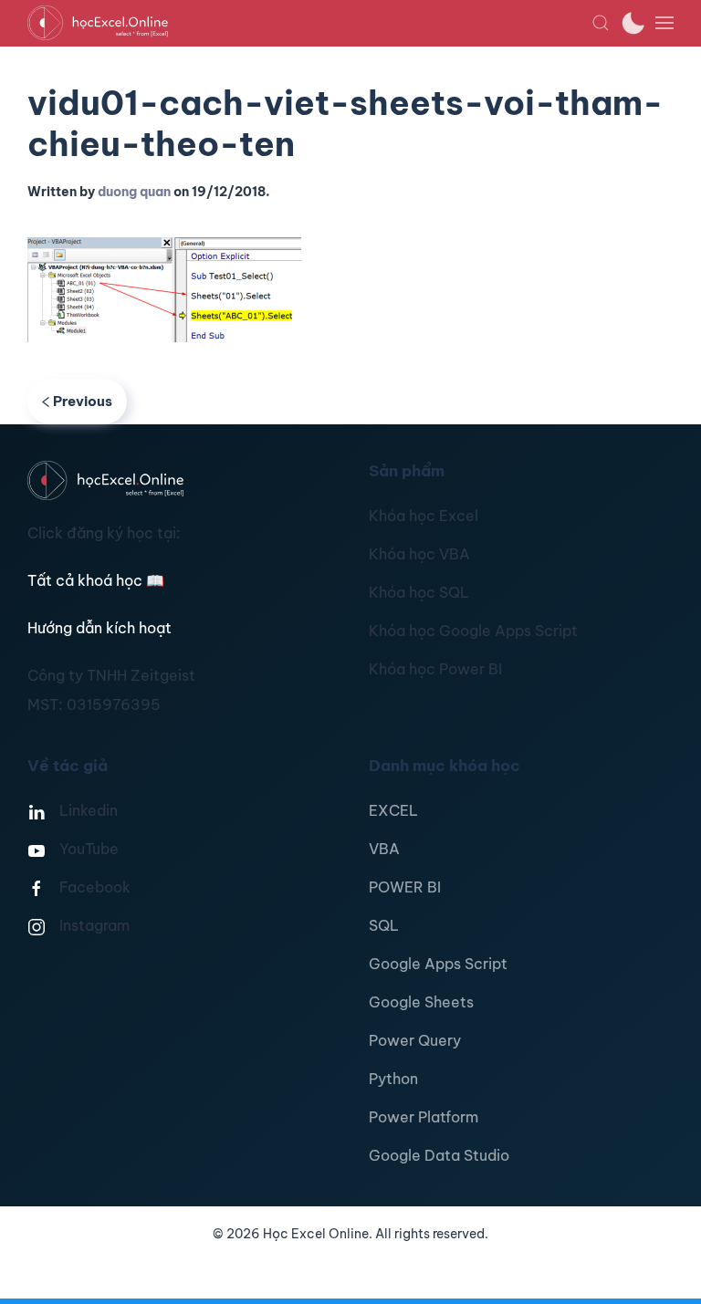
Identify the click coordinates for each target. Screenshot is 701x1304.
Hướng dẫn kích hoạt (99, 628)
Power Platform (423, 1117)
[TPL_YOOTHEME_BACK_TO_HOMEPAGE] (309, 23)
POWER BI (405, 887)
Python (393, 1078)
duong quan (134, 191)
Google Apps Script (438, 964)
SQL (384, 925)
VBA (384, 849)
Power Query (415, 1040)
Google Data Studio (439, 1155)
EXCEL (393, 810)
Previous (82, 401)
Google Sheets (421, 1002)
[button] (600, 23)
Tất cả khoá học (95, 580)
